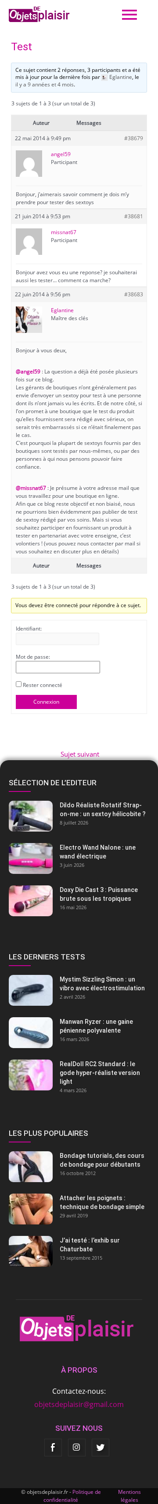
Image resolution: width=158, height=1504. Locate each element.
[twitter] (100, 1447)
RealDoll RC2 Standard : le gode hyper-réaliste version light (100, 1072)
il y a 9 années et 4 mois (44, 84)
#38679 (133, 138)
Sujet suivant (80, 754)
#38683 (133, 294)
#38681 (133, 216)
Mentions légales (129, 1496)
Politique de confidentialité (72, 1496)
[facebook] (53, 1447)
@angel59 (28, 371)
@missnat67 (31, 488)
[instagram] (77, 1447)
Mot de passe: (33, 657)
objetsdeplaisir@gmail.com (79, 1404)
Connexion (46, 701)
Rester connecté (42, 685)
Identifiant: (29, 628)
